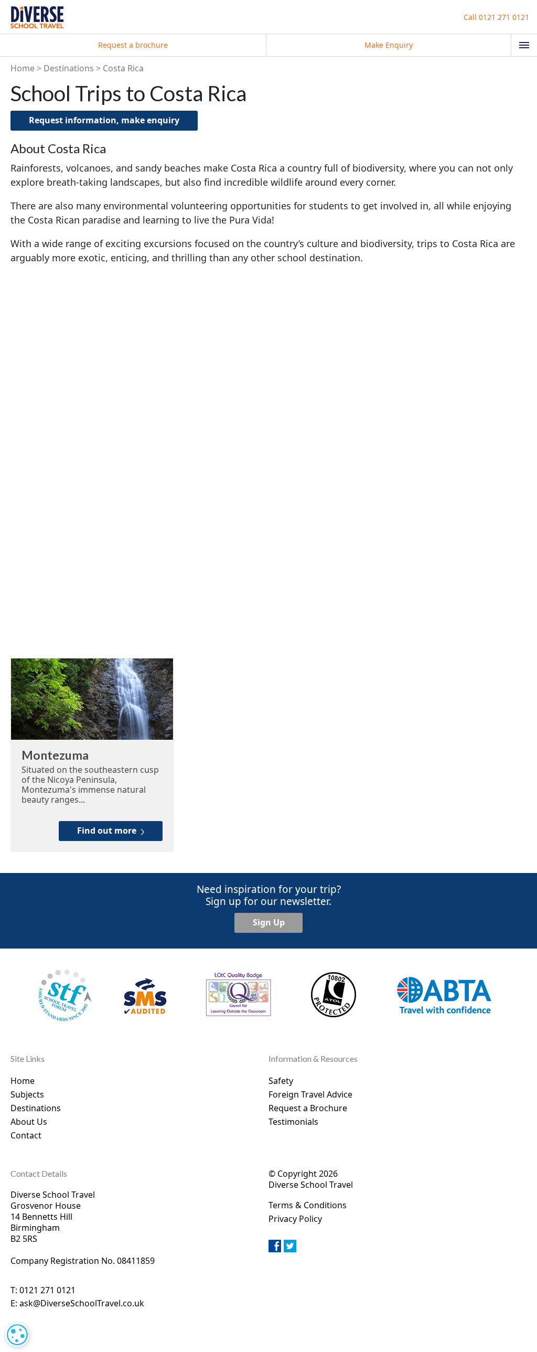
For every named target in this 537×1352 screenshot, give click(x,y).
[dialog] (17, 1335)
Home (22, 68)
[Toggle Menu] (524, 45)
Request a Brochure (307, 1108)
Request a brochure (133, 45)
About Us (28, 1121)
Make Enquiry (388, 45)
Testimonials (293, 1121)
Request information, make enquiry (104, 120)
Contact (25, 1135)
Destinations (69, 68)
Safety (280, 1081)
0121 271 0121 (496, 17)
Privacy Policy (295, 1219)
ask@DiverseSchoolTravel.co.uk (81, 1303)
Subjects (27, 1094)
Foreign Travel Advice (310, 1094)
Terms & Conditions (307, 1205)
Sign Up (269, 922)
